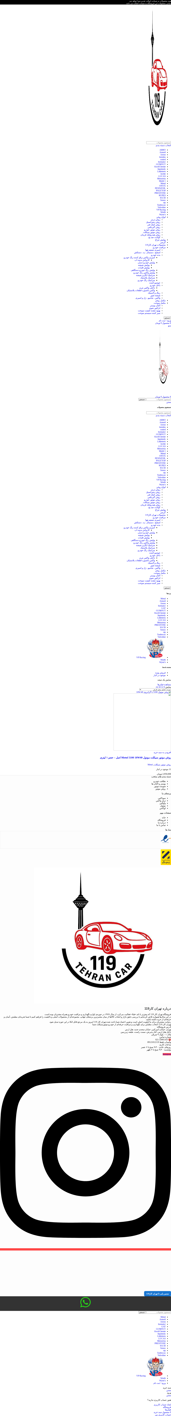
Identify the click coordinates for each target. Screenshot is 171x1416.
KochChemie (160, 166)
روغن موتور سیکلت (151, 232)
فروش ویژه (160, 673)
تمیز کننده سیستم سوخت (149, 313)
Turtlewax (161, 205)
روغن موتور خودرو (152, 230)
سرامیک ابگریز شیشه (145, 275)
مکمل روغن (160, 300)
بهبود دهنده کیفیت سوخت (149, 310)
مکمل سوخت (160, 303)
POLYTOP (161, 190)
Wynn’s (162, 214)
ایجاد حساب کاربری (162, 1404)
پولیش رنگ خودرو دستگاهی (143, 270)
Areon (163, 155)
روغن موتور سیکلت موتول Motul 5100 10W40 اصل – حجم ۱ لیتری (135, 757)
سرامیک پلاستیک (147, 278)
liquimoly (162, 169)
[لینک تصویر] (166, 847)
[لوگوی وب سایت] (157, 140)
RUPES (162, 195)
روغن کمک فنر (153, 224)
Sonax (163, 200)
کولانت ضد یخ (154, 237)
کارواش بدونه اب (142, 260)
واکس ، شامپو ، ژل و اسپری (147, 298)
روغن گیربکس (154, 227)
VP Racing (161, 210)
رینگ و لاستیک (154, 293)
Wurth (163, 212)
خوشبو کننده (154, 283)
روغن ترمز (155, 219)
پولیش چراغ (160, 240)
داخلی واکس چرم (147, 288)
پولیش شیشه (144, 265)
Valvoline (162, 207)
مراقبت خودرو (159, 247)
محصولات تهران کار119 (155, 245)
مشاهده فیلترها (164, 684)
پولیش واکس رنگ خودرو (144, 273)
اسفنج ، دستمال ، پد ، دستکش (147, 252)
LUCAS (162, 176)
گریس (163, 242)
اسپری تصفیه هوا (152, 250)
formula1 (162, 162)
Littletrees (161, 171)
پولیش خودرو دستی (146, 262)
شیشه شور (155, 295)
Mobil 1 (162, 181)
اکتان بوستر (155, 305)
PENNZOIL (160, 188)
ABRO (163, 150)
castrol (163, 159)
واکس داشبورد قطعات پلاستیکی (141, 290)
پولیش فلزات (144, 267)
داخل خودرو (155, 285)
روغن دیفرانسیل (153, 222)
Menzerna (161, 178)
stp (164, 202)
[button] (162, 752)
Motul (163, 183)
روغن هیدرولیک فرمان (150, 235)
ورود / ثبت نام (159, 1383)
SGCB (163, 198)
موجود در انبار (159, 675)
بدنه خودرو (155, 255)
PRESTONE (160, 193)
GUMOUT (161, 164)
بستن (168, 402)
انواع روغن (161, 217)
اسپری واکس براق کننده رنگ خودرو (139, 257)
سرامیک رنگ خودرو (146, 280)
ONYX (162, 186)
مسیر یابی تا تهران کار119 (157, 1294)
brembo (162, 157)
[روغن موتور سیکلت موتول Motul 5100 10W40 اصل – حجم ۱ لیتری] (153, 692)
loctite (163, 174)
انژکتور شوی (154, 308)
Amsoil (163, 152)
